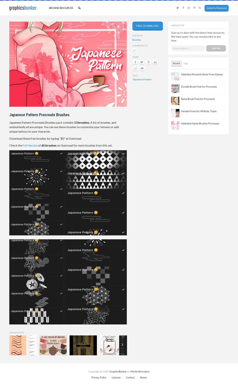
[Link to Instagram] (189, 8)
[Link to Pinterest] (194, 8)
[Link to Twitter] (177, 8)
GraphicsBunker (118, 371)
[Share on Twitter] (142, 62)
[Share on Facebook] (135, 62)
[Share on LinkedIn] (155, 62)
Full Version (30, 145)
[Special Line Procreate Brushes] (23, 345)
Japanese (137, 79)
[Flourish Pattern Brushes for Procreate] (53, 345)
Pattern (147, 79)
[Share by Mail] (142, 68)
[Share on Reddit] (135, 68)
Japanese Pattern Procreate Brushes (39, 114)
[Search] (79, 8)
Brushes (136, 39)
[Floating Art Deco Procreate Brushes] (83, 345)
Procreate (134, 50)
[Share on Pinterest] (148, 62)
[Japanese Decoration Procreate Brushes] (113, 345)
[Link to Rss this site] (200, 8)
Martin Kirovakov (140, 371)
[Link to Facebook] (183, 8)
